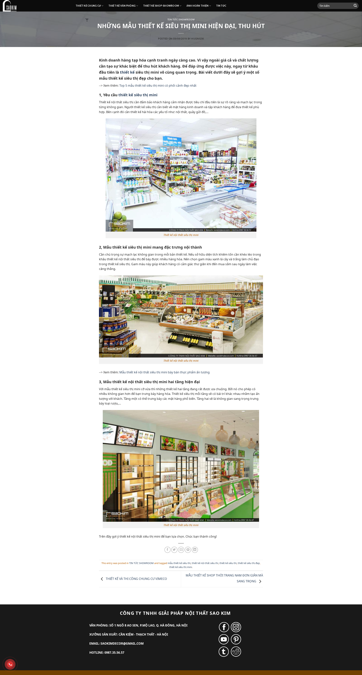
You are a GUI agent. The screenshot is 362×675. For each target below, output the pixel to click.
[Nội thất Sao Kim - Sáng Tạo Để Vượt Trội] (36, 6)
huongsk (197, 38)
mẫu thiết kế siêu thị (179, 563)
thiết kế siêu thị (228, 563)
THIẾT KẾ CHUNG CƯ (88, 5)
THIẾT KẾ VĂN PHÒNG (122, 5)
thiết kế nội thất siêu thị (205, 563)
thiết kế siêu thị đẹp (249, 563)
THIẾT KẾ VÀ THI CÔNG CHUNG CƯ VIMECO (136, 579)
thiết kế (127, 72)
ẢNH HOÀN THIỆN (197, 5)
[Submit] (355, 6)
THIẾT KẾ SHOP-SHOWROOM (161, 5)
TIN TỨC (221, 5)
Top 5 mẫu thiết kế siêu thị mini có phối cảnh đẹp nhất (157, 85)
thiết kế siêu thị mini (137, 94)
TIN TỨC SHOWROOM (181, 19)
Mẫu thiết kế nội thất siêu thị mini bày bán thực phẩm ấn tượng (164, 372)
